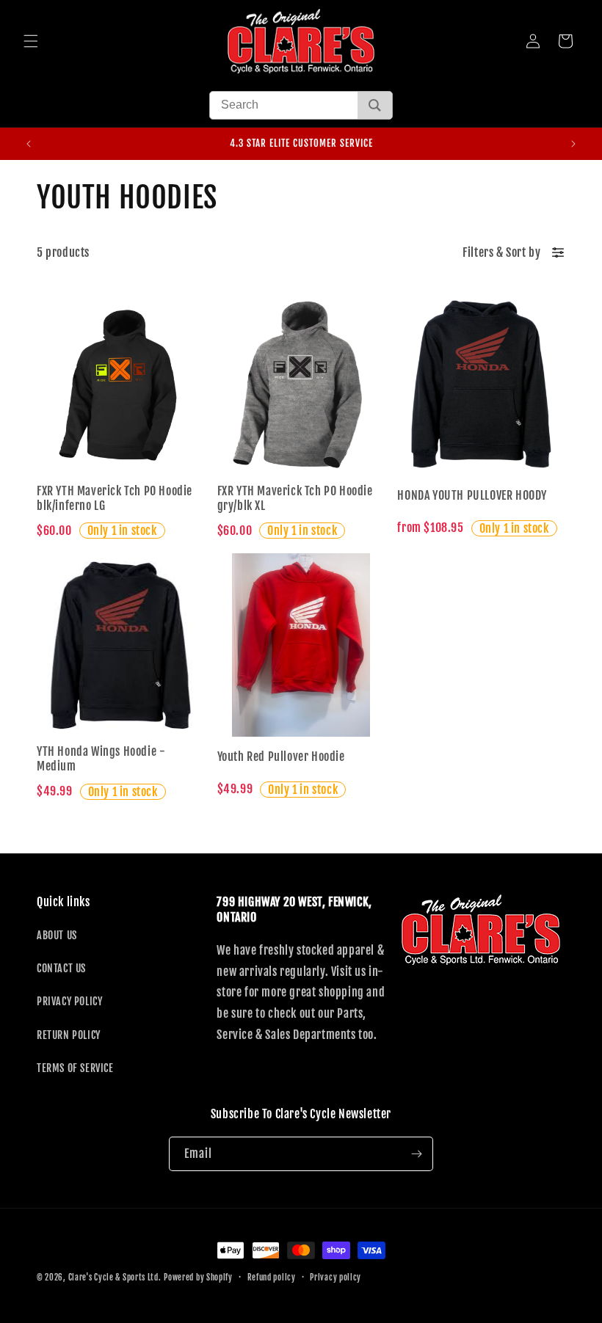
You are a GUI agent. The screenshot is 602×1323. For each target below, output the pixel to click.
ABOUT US (57, 935)
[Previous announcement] (28, 144)
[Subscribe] (416, 1154)
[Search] (375, 105)
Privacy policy (335, 1277)
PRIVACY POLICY (69, 1001)
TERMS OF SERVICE (75, 1068)
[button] (31, 41)
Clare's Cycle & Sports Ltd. (115, 1277)
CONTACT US (61, 968)
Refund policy (271, 1277)
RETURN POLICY (69, 1035)
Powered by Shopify (198, 1277)
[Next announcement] (573, 144)
